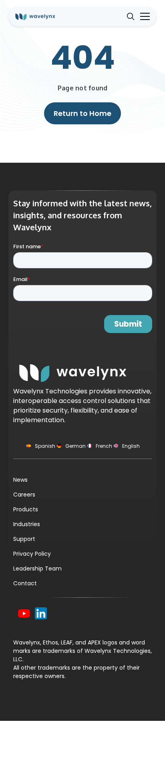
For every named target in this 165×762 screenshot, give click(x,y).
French (104, 446)
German (75, 446)
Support (24, 539)
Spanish (45, 446)
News (20, 480)
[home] (41, 16)
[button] (143, 16)
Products (25, 509)
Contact (25, 583)
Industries (26, 524)
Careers (24, 495)
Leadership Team (37, 568)
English (131, 446)
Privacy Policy (32, 554)
